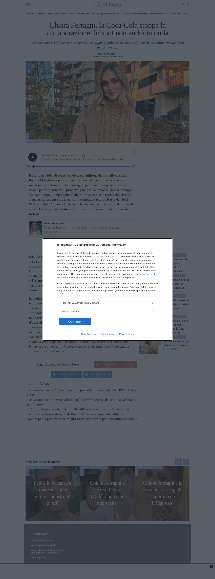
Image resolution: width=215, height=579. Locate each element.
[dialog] (107, 289)
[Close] (165, 245)
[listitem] (107, 302)
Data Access (107, 334)
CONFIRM (75, 321)
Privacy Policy (126, 334)
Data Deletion (88, 334)
